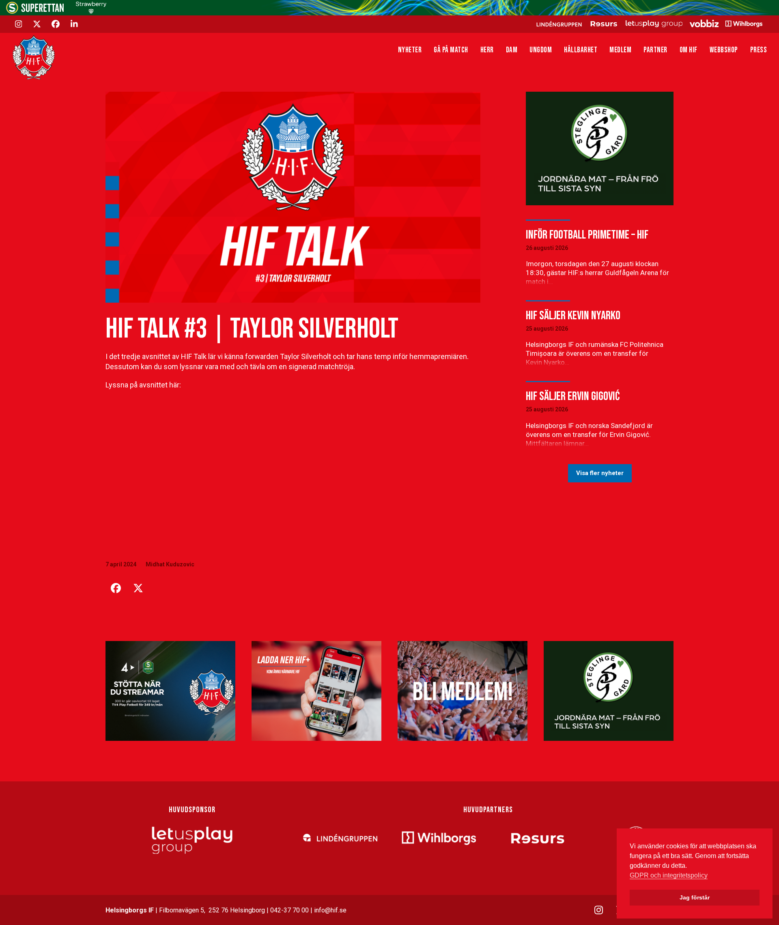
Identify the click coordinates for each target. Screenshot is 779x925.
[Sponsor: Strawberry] (91, 11)
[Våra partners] (648, 23)
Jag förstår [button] (695, 897)
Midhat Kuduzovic (170, 564)
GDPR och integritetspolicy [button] (669, 875)
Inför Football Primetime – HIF (587, 235)
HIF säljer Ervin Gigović (573, 396)
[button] (115, 588)
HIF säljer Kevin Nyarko (573, 315)
